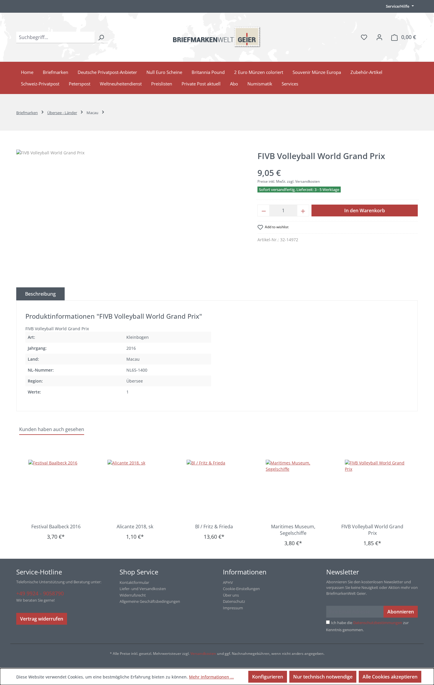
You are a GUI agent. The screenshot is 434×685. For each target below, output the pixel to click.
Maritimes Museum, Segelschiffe (293, 529)
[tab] (40, 293)
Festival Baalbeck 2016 (56, 526)
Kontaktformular (134, 582)
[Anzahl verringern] (263, 210)
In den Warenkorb (364, 210)
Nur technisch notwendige (323, 676)
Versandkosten (203, 653)
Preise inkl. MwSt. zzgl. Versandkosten (288, 181)
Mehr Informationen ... (211, 677)
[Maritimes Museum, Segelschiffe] (296, 489)
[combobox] (55, 37)
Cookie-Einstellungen (241, 588)
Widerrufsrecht (133, 595)
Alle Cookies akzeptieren (390, 676)
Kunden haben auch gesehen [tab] (51, 429)
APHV (228, 582)
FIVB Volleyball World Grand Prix (372, 529)
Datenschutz (234, 601)
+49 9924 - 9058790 (40, 593)
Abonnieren (400, 611)
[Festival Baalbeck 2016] (58, 489)
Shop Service (139, 571)
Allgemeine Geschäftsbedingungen (150, 601)
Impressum (233, 607)
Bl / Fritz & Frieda (214, 526)
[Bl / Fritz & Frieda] (217, 489)
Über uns (231, 595)
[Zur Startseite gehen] (217, 37)
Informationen (245, 571)
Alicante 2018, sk (135, 526)
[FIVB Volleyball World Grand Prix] (375, 489)
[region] (131, 213)
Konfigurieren (267, 676)
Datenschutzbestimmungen (377, 622)
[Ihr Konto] (379, 37)
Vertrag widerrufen (41, 619)
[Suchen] (101, 37)
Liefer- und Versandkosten (143, 588)
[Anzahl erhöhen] (303, 210)
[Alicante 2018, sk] (137, 489)
